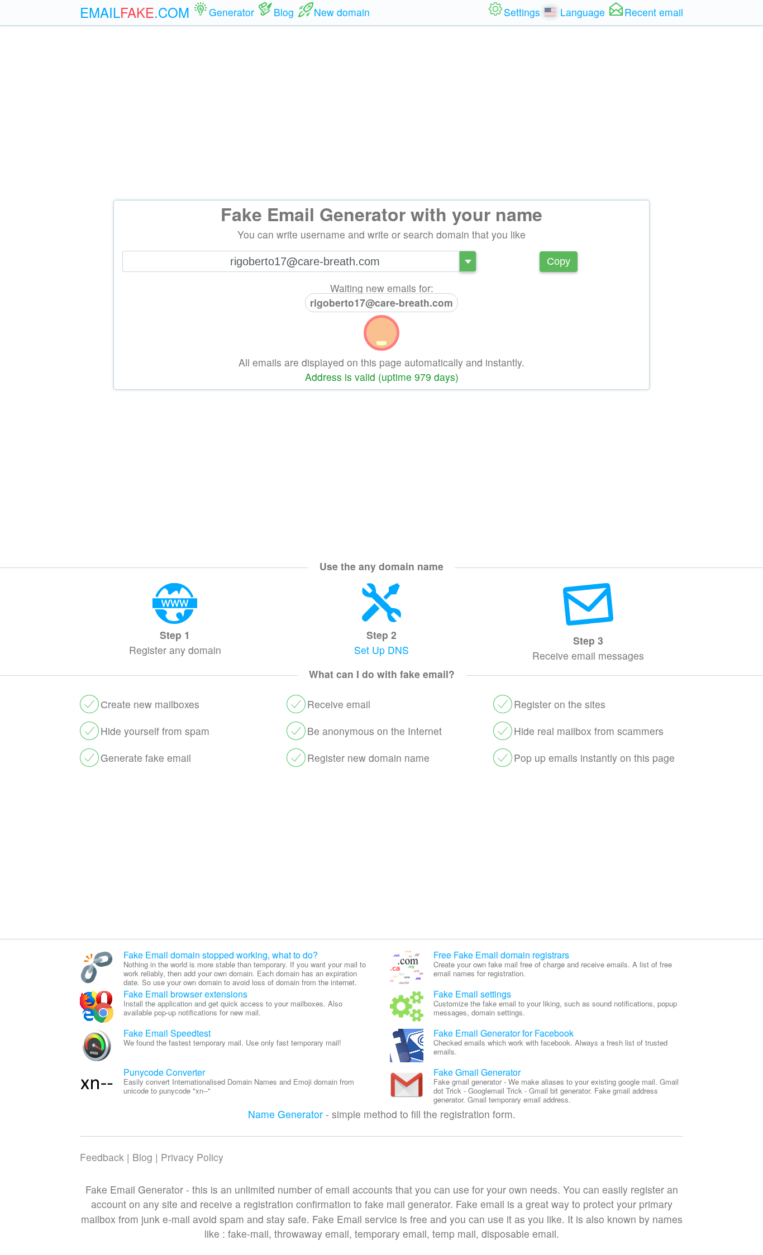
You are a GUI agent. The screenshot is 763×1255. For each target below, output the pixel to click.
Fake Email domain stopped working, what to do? (220, 954)
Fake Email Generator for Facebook (503, 1033)
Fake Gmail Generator (477, 1072)
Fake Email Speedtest (167, 1033)
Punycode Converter (164, 1072)
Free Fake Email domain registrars (501, 954)
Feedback (102, 1157)
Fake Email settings (472, 993)
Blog (142, 1157)
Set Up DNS (381, 650)
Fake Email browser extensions (185, 993)
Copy (558, 261)
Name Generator (285, 1114)
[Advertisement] (381, 113)
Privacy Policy (192, 1157)
